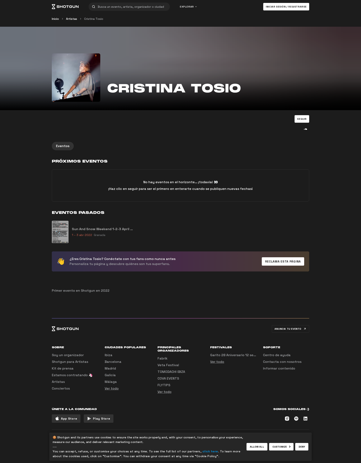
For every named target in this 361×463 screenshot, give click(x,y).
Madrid (110, 368)
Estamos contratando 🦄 (72, 375)
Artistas (71, 19)
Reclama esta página (283, 261)
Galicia (110, 375)
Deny (302, 446)
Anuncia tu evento (288, 329)
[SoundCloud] (305, 129)
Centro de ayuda (277, 355)
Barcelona (113, 362)
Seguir (302, 119)
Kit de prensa (63, 368)
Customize (279, 446)
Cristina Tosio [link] (93, 19)
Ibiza (108, 355)
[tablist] (180, 146)
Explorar (187, 6)
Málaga (111, 382)
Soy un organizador (68, 355)
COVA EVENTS (168, 378)
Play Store (101, 418)
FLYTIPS (164, 385)
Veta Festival (168, 365)
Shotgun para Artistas (70, 362)
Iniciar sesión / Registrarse (286, 6)
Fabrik (163, 358)
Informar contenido (279, 368)
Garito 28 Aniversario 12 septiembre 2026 (244, 355)
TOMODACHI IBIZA (171, 372)
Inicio (55, 19)
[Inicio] (65, 6)
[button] (302, 119)
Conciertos (61, 388)
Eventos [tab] (63, 146)
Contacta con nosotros (282, 362)
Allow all (257, 446)
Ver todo (112, 388)
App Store (69, 418)
